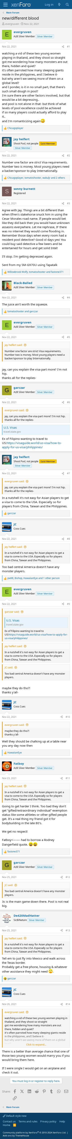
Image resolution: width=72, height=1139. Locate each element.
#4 (68, 297)
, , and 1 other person (33, 578)
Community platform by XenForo (34, 1132)
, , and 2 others (36, 177)
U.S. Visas (10, 427)
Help (62, 1121)
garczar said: (12, 611)
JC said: (9, 667)
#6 (68, 402)
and (22, 311)
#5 (68, 337)
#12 (68, 877)
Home (6, 1125)
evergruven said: (14, 410)
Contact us (9, 1121)
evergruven (12, 24)
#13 (68, 930)
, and (35, 272)
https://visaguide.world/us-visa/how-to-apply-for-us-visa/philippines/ (32, 445)
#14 (68, 1004)
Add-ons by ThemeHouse (16, 1135)
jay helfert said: (13, 345)
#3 (68, 203)
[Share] (63, 46)
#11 (68, 778)
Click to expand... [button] (36, 1044)
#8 (68, 539)
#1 (68, 46)
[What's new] (59, 4)
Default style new (15, 1116)
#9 (68, 604)
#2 (68, 155)
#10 (68, 717)
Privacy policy (48, 1121)
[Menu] (5, 5)
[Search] (67, 4)
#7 (68, 473)
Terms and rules (28, 1121)
